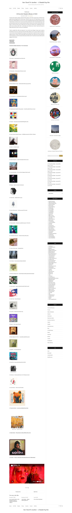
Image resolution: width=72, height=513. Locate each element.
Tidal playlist (11, 41)
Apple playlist (11, 39)
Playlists (18, 8)
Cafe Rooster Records (52, 254)
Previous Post (18, 491)
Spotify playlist (12, 42)
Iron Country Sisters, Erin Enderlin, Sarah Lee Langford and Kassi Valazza (14, 501)
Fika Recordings (51, 263)
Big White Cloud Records (52, 250)
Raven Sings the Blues (52, 226)
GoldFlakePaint (51, 212)
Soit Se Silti (50, 292)
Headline (49, 324)
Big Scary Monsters (52, 249)
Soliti (49, 293)
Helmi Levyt (50, 270)
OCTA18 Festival (50, 330)
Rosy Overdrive (51, 227)
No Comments (30, 15)
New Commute (51, 220)
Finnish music (27, 11)
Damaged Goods (51, 259)
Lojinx (49, 274)
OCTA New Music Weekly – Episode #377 (54, 178)
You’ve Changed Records (52, 299)
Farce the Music (51, 210)
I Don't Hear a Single (52, 216)
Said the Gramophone (52, 230)
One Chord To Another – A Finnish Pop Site (36, 2)
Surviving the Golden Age (52, 233)
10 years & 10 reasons (51, 307)
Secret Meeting (51, 231)
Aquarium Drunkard (52, 204)
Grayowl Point (51, 213)
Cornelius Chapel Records (53, 258)
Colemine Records (51, 257)
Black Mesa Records (52, 251)
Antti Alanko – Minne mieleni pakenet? (25, 500)
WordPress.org (50, 357)
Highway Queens (51, 215)
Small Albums (51, 232)
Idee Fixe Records (51, 271)
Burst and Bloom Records (52, 253)
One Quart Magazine (52, 222)
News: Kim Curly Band (38, 499)
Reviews (49, 336)
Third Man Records (52, 294)
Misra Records (51, 281)
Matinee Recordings (52, 279)
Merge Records (51, 280)
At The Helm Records (52, 247)
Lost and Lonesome (52, 277)
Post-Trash (50, 224)
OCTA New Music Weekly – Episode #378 (54, 175)
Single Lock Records (52, 290)
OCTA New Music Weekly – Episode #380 (54, 169)
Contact (31, 8)
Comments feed (50, 355)
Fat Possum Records (52, 261)
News (48, 328)
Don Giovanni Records (52, 260)
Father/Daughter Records (52, 262)
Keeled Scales (51, 272)
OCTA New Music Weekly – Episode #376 (54, 181)
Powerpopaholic (51, 225)
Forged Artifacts (51, 267)
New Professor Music (52, 282)
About (10, 8)
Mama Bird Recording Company (53, 278)
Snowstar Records (51, 291)
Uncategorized (50, 340)
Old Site (35, 8)
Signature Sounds (51, 289)
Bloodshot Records (52, 252)
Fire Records (50, 264)
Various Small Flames (52, 237)
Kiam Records (51, 273)
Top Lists (26, 8)
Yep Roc (50, 298)
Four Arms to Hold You (51, 320)
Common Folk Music (52, 206)
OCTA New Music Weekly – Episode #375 (54, 184)
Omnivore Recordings (52, 283)
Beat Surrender (51, 205)
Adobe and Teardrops (52, 202)
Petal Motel (50, 223)
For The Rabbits (51, 211)
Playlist (49, 332)
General (49, 322)
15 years (49, 309)
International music (50, 326)
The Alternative (51, 234)
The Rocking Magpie (52, 236)
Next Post (35, 491)
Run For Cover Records (52, 288)
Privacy (23, 8)
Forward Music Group (52, 268)
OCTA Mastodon (51, 221)
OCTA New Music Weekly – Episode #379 (54, 172)
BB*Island (50, 248)
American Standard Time (52, 203)
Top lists (49, 338)
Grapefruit (50, 269)
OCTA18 (14, 8)
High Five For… (51, 214)
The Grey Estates (51, 235)
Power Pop (49, 334)
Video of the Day (50, 342)
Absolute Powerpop (52, 201)
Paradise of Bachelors (52, 284)
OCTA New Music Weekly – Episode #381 (54, 166)
